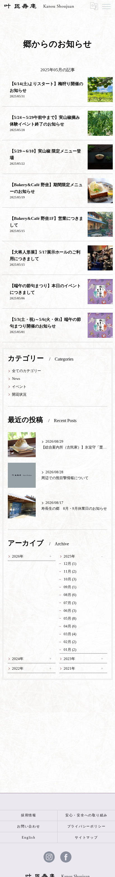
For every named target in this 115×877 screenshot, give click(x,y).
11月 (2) (70, 571)
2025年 (69, 556)
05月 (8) (70, 618)
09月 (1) (70, 587)
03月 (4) (70, 634)
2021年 (69, 669)
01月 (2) (70, 650)
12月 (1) (70, 564)
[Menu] (106, 6)
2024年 (17, 659)
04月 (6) (70, 626)
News (16, 379)
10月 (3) (70, 579)
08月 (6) (70, 595)
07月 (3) (70, 603)
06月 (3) (70, 611)
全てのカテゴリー (26, 371)
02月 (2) (70, 642)
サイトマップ (86, 837)
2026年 (17, 556)
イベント (19, 387)
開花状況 (19, 394)
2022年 (17, 669)
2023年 (69, 659)
